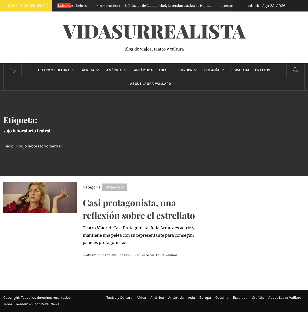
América (114, 70)
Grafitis (263, 70)
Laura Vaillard (166, 255)
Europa (185, 70)
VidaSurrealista (154, 30)
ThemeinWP (24, 304)
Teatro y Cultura (54, 70)
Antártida (143, 70)
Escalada (240, 70)
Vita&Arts (115, 187)
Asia (163, 70)
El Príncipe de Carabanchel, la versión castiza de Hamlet (148, 6)
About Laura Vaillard (150, 84)
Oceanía (211, 70)
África (88, 70)
